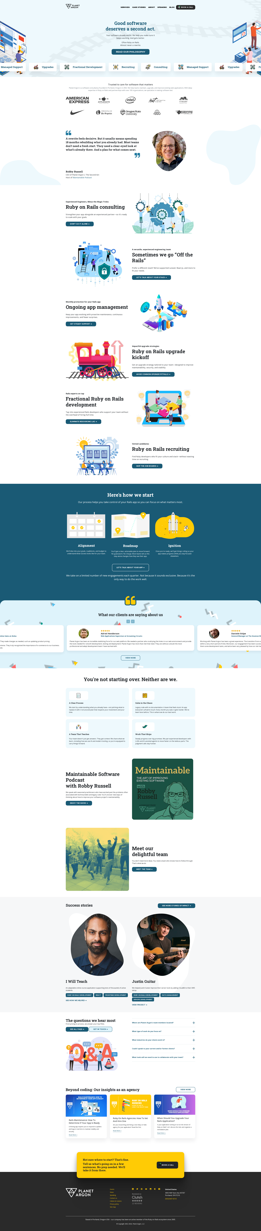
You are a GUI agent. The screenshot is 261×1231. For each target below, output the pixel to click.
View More (130, 658)
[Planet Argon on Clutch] (155, 1189)
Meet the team (143, 869)
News (112, 1192)
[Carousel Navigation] (130, 621)
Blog (172, 7)
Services (125, 7)
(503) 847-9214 (170, 1199)
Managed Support (164, 67)
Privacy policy (114, 1204)
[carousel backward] (128, 621)
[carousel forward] (133, 621)
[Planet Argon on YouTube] (146, 1189)
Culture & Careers (116, 1201)
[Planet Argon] (73, 6)
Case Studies (139, 7)
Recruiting (94, 67)
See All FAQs (76, 1029)
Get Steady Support (80, 324)
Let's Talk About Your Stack (150, 277)
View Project (138, 1005)
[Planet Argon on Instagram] (150, 1189)
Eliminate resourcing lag (82, 422)
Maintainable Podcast (82, 177)
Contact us (113, 1198)
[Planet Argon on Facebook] (159, 1189)
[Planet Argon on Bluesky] (142, 1189)
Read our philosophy (130, 51)
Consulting (127, 67)
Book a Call (187, 7)
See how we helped (75, 1000)
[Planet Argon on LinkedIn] (133, 1189)
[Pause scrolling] (257, 75)
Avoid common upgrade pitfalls (152, 374)
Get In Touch (99, 1029)
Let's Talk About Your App (130, 568)
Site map (113, 1207)
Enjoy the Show (78, 803)
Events (112, 1189)
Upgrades (200, 67)
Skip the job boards (146, 466)
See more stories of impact (175, 906)
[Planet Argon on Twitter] (137, 1189)
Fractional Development (54, 67)
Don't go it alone (79, 224)
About (151, 7)
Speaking (162, 7)
